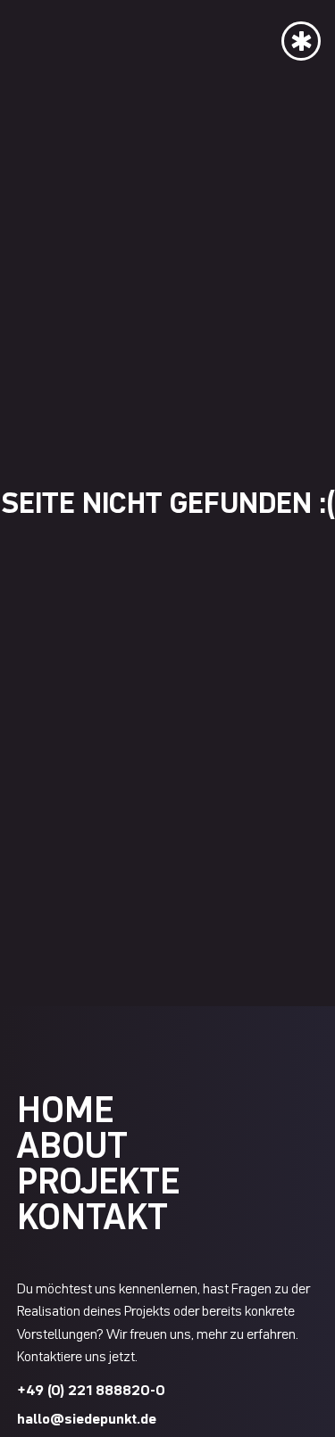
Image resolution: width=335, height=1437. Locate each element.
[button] (301, 37)
